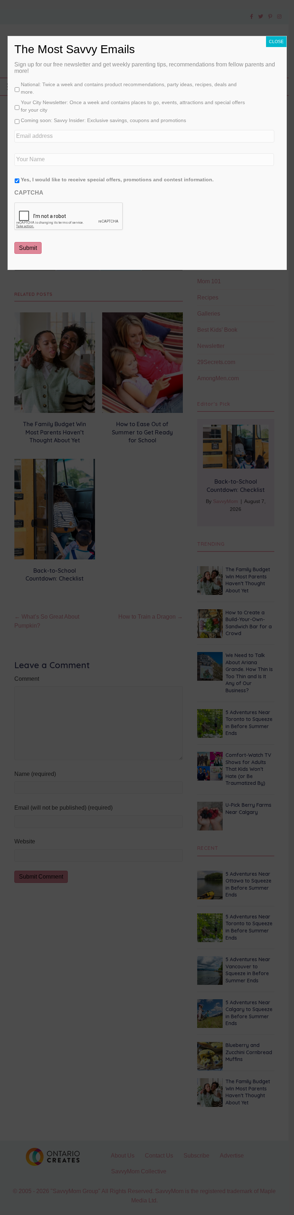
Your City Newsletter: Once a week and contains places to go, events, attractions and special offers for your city (133, 106)
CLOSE (276, 41)
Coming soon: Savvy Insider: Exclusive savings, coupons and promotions (103, 120)
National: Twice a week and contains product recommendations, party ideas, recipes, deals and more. (129, 88)
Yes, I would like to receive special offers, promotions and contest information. (117, 179)
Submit (28, 248)
